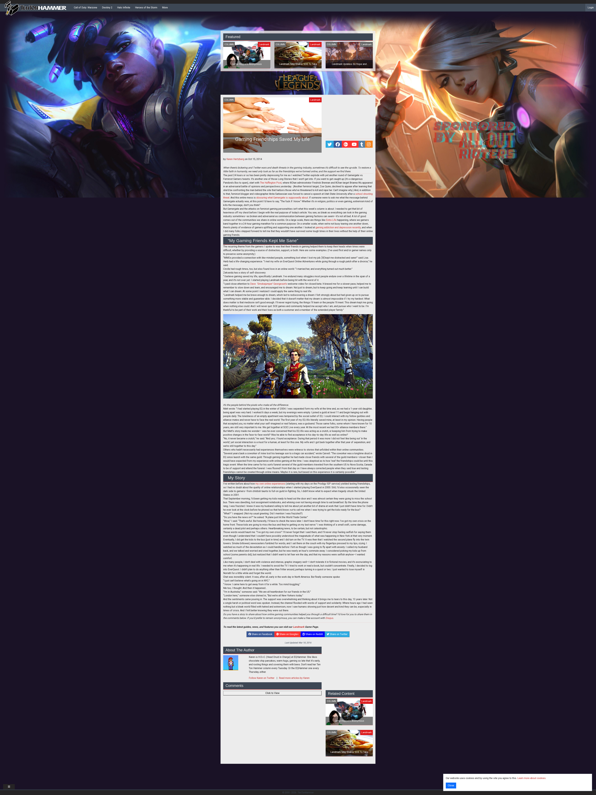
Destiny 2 (107, 7)
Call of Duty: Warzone (85, 7)
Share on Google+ (289, 634)
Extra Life (331, 220)
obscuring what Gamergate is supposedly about (282, 197)
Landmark (298, 626)
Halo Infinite (123, 7)
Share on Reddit (314, 634)
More (165, 7)
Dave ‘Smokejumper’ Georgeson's (268, 283)
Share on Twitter (338, 634)
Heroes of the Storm (146, 7)
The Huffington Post (271, 182)
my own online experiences (270, 483)
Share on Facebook (261, 634)
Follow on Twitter (262, 678)
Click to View (272, 693)
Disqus (329, 618)
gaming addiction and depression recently (338, 227)
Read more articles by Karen (294, 678)
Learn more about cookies (531, 778)
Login (591, 7)
